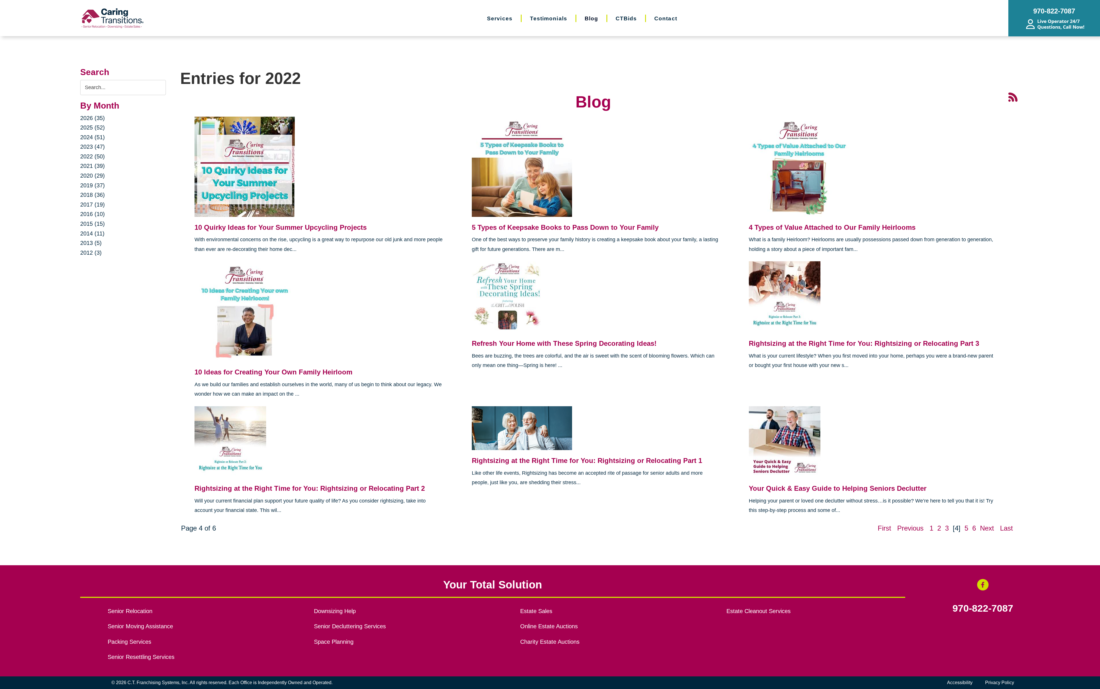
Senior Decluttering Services (350, 626)
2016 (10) (92, 214)
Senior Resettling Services (141, 657)
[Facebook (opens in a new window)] (983, 584)
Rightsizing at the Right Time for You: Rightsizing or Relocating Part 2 (310, 488)
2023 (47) (92, 147)
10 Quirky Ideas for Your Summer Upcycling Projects (281, 227)
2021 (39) (92, 166)
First (884, 528)
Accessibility (960, 682)
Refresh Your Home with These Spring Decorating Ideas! (564, 343)
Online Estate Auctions (549, 626)
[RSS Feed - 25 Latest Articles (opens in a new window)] (1013, 96)
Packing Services (129, 642)
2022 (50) (92, 156)
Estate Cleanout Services (758, 611)
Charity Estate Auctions (550, 642)
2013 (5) (91, 243)
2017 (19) (92, 204)
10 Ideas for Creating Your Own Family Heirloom (273, 372)
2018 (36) (92, 195)
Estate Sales (536, 611)
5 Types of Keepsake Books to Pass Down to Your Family (565, 227)
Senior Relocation (130, 611)
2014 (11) (92, 233)
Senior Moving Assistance (140, 626)
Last (1006, 528)
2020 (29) (92, 175)
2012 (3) (91, 253)
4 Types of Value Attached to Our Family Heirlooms (832, 227)
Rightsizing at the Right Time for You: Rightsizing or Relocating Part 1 (587, 460)
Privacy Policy (999, 682)
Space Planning (333, 642)
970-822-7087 (982, 608)
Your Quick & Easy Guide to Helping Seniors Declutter (837, 488)
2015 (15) (92, 224)
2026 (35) (92, 118)
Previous (910, 528)
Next (987, 528)
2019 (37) (92, 185)
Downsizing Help (335, 611)
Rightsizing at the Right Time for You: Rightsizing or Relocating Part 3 (864, 343)
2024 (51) (92, 137)
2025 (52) (92, 127)
